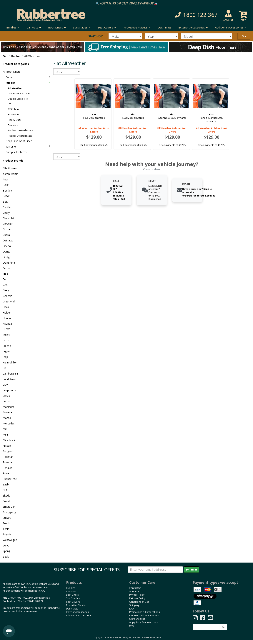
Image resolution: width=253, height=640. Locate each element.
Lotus (6, 401)
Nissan (7, 445)
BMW (6, 196)
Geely (6, 290)
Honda (7, 318)
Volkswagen (10, 540)
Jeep (5, 357)
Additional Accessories (78, 615)
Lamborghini (10, 373)
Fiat (5, 56)
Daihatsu (8, 240)
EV (9, 104)
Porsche (8, 462)
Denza (7, 251)
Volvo (6, 545)
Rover (6, 473)
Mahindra (8, 407)
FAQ (131, 608)
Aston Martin (10, 174)
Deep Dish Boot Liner (19, 141)
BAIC (6, 185)
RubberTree (10, 479)
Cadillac (7, 207)
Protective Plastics (76, 605)
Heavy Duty (14, 119)
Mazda (7, 418)
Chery (6, 212)
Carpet (10, 77)
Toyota (7, 534)
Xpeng (6, 551)
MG (5, 429)
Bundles (70, 588)
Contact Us (135, 588)
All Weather (15, 88)
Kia (4, 368)
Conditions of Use (139, 601)
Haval (6, 307)
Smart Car (9, 506)
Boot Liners (72, 594)
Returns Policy (137, 598)
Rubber (16, 56)
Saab (6, 484)
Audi (5, 179)
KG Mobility (9, 362)
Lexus (6, 395)
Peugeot (8, 451)
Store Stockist (137, 618)
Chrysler (7, 224)
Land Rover (9, 379)
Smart (6, 501)
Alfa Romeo (10, 168)
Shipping (134, 605)
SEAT (6, 490)
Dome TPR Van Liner (19, 93)
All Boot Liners (11, 71)
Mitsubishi (9, 440)
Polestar (8, 456)
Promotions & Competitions (144, 612)
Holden (7, 312)
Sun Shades (73, 598)
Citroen (7, 229)
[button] (180, 15)
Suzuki (6, 523)
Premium (13, 125)
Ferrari (7, 268)
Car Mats (71, 591)
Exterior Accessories (77, 612)
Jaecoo (7, 346)
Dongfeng (9, 262)
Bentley (7, 190)
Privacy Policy (136, 594)
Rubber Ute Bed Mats (20, 135)
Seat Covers (73, 601)
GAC (5, 285)
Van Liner (11, 146)
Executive (13, 114)
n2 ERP (157, 637)
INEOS (7, 329)
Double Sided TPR (18, 98)
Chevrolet (8, 218)
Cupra (6, 235)
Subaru (7, 517)
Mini (5, 434)
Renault (7, 468)
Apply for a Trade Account (143, 622)
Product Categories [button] (16, 64)
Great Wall (9, 301)
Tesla (6, 529)
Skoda (6, 495)
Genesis (7, 296)
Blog (131, 625)
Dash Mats (165, 27)
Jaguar (6, 351)
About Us (134, 591)
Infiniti (6, 334)
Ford (5, 279)
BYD (5, 201)
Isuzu (6, 340)
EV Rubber (14, 109)
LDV (5, 384)
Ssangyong (9, 512)
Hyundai (7, 323)
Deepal (7, 246)
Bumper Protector (16, 152)
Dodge (7, 257)
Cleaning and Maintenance (144, 615)
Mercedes (9, 423)
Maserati (8, 412)
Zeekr (6, 556)
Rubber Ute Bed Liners (20, 130)
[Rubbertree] (58, 15)
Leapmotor (9, 390)
